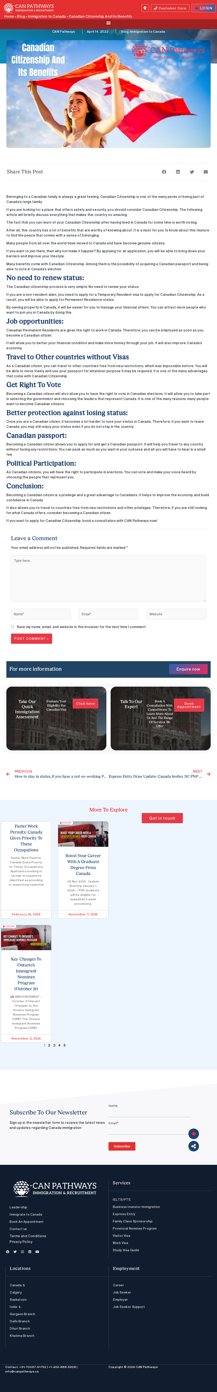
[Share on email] (206, 172)
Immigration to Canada (47, 16)
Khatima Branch (22, 1335)
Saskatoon (18, 1299)
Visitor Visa (121, 1235)
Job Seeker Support (129, 1307)
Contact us (18, 1229)
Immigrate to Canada (26, 1214)
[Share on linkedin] (178, 172)
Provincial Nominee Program (135, 1228)
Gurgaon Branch (22, 1314)
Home (9, 16)
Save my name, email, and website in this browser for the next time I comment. (81, 627)
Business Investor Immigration (136, 1207)
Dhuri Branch (20, 1328)
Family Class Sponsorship (132, 1221)
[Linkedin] (29, 1251)
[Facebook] (7, 1251)
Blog (21, 16)
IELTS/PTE (122, 1199)
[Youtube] (37, 1251)
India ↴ (15, 1307)
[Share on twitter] (192, 172)
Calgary (16, 1292)
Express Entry (124, 1214)
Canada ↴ (17, 1285)
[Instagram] (22, 1251)
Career (118, 1285)
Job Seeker (122, 1292)
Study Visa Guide (126, 1250)
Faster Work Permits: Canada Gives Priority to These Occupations (26, 838)
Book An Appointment (26, 1221)
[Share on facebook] (164, 172)
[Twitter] (15, 1251)
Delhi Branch (19, 1321)
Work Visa (120, 1243)
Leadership (18, 1207)
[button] (108, 22)
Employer (120, 1299)
